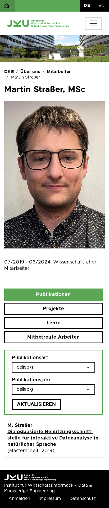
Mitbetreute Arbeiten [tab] (53, 337)
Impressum (50, 498)
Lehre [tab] (54, 323)
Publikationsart (30, 357)
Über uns (30, 72)
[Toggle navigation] (93, 23)
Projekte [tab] (53, 308)
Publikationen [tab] (53, 294)
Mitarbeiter (59, 72)
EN (101, 5)
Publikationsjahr (31, 380)
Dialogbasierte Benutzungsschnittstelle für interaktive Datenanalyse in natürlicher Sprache (52, 438)
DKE (9, 72)
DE (87, 5)
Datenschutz (83, 498)
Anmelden (19, 498)
